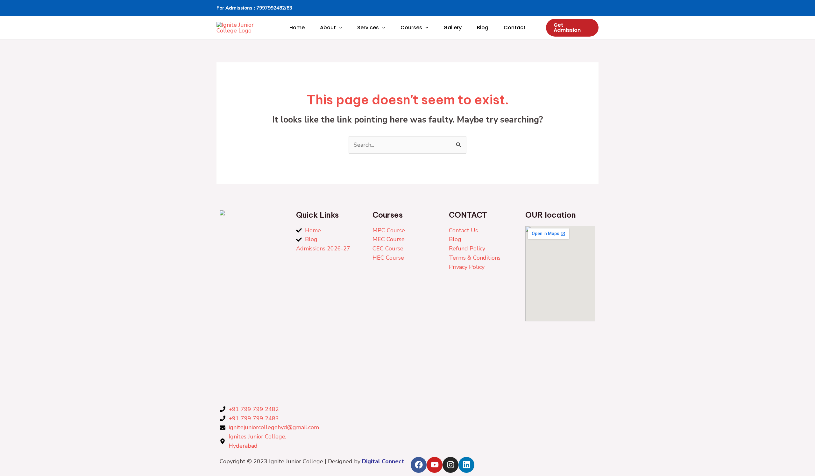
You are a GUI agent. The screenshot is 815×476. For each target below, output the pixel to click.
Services (368, 27)
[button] (339, 28)
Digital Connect (383, 461)
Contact (515, 27)
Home (297, 27)
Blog (482, 27)
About (328, 27)
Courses (411, 27)
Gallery (452, 27)
